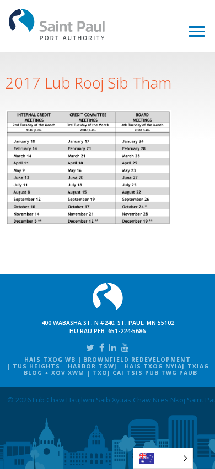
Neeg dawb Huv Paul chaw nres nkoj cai (57, 24)
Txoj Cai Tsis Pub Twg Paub (144, 373)
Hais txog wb (50, 359)
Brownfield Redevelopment (137, 359)
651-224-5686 (127, 331)
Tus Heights (36, 366)
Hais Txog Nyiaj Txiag (167, 366)
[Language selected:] (163, 458)
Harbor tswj (92, 366)
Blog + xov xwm (54, 373)
